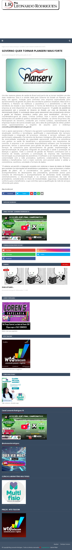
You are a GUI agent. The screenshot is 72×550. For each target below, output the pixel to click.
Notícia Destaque (14, 47)
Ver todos (65, 264)
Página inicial (5, 47)
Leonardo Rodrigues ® (9, 55)
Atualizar (56, 544)
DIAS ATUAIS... (8, 287)
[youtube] (19, 250)
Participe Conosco (65, 544)
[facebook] (19, 258)
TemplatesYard (45, 547)
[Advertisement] (36, 24)
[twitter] (53, 254)
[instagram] (53, 250)
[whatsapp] (19, 254)
